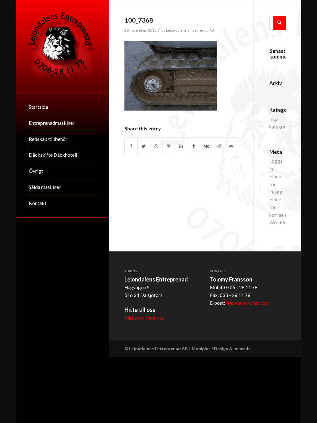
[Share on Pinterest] (169, 146)
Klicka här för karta (144, 318)
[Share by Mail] (231, 146)
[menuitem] (62, 107)
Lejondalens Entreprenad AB (190, 30)
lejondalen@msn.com (247, 303)
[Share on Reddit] (219, 146)
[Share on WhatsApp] (156, 146)
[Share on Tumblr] (194, 146)
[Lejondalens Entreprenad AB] (62, 46)
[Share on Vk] (206, 146)
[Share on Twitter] (144, 146)
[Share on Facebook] (131, 146)
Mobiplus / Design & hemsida (221, 348)
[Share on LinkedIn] (181, 146)
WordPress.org (285, 222)
